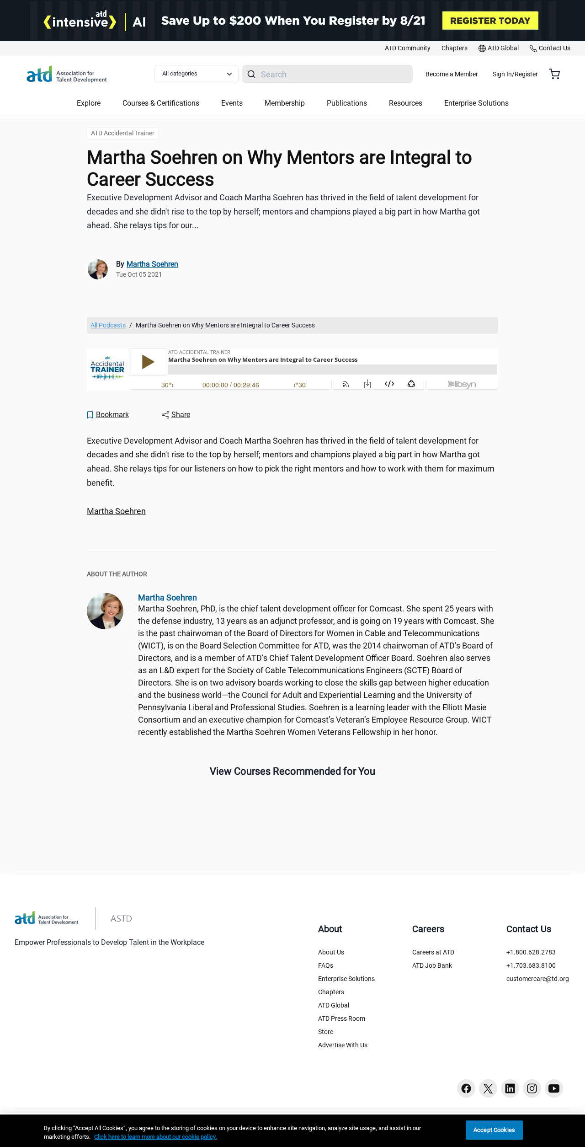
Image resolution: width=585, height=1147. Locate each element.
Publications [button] (347, 103)
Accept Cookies (494, 1129)
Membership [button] (285, 103)
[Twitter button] (488, 1088)
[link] (408, 48)
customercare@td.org (537, 978)
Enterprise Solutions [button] (476, 103)
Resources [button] (405, 103)
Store (325, 1031)
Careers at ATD (433, 952)
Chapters (331, 992)
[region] (292, 511)
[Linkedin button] (510, 1088)
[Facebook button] (466, 1088)
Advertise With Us (342, 1045)
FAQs (325, 965)
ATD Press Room (341, 1018)
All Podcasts (108, 325)
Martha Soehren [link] (152, 264)
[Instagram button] (532, 1088)
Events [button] (232, 103)
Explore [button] (89, 103)
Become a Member (451, 74)
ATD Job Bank (432, 965)
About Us (331, 952)
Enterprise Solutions (346, 978)
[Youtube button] (554, 1088)
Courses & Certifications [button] (160, 103)
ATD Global (333, 1005)
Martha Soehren (116, 511)
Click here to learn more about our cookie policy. (155, 1137)
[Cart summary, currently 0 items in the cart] (557, 74)
